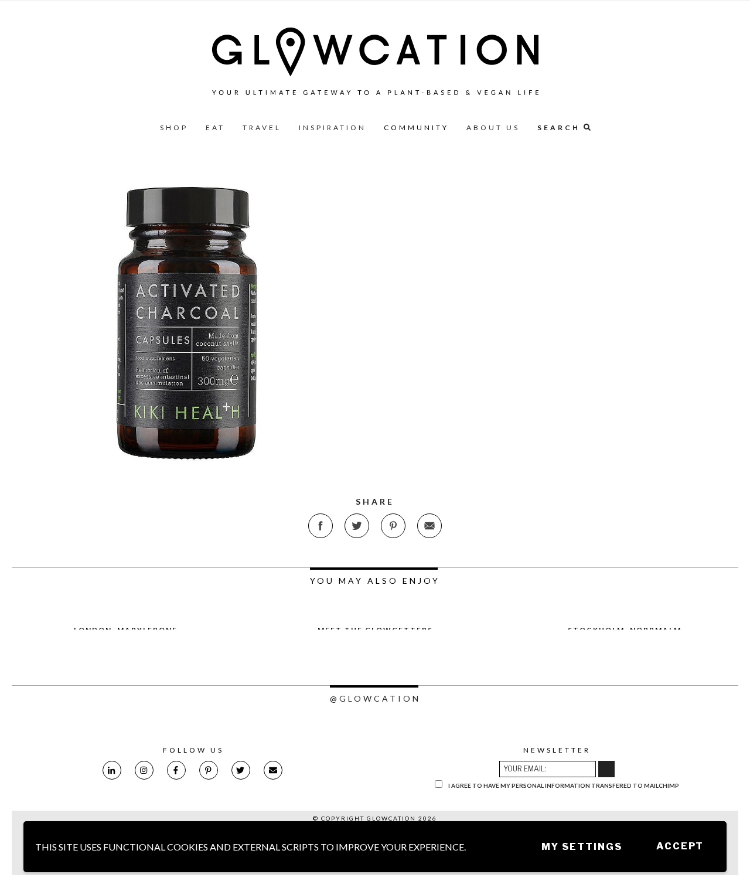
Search (560, 127)
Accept (680, 846)
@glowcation (375, 698)
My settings (581, 846)
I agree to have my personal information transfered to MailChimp (563, 785)
